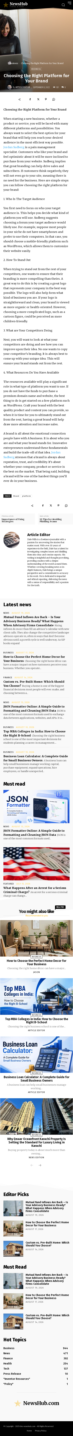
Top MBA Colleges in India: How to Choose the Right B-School (36, 1020)
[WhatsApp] (53, 99)
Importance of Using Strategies (13, 520)
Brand (16, 496)
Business (14, 63)
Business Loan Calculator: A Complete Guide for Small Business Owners (36, 1078)
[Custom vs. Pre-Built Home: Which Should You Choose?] (13, 1249)
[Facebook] (30, 99)
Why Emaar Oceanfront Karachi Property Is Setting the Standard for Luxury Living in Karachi (36, 1142)
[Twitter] (38, 99)
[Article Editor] (10, 87)
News (6, 613)
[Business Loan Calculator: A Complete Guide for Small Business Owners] (36, 1054)
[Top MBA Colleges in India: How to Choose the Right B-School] (36, 996)
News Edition (36, 1157)
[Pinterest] (45, 99)
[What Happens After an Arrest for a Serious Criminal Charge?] (36, 863)
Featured (8, 884)
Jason (36, 972)
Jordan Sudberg (13, 147)
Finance (7, 678)
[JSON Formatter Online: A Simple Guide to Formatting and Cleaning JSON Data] (36, 806)
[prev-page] (32, 1165)
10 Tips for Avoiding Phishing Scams (51, 520)
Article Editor (22, 87)
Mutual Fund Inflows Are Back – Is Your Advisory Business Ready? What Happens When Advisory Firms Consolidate (33, 621)
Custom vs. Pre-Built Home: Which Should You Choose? (47, 1244)
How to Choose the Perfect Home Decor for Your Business (36, 962)
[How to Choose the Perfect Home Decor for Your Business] (36, 938)
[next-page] (39, 1165)
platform (26, 496)
